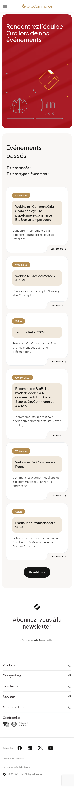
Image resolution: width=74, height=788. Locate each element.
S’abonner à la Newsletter (37, 640)
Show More (36, 572)
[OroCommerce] (37, 6)
